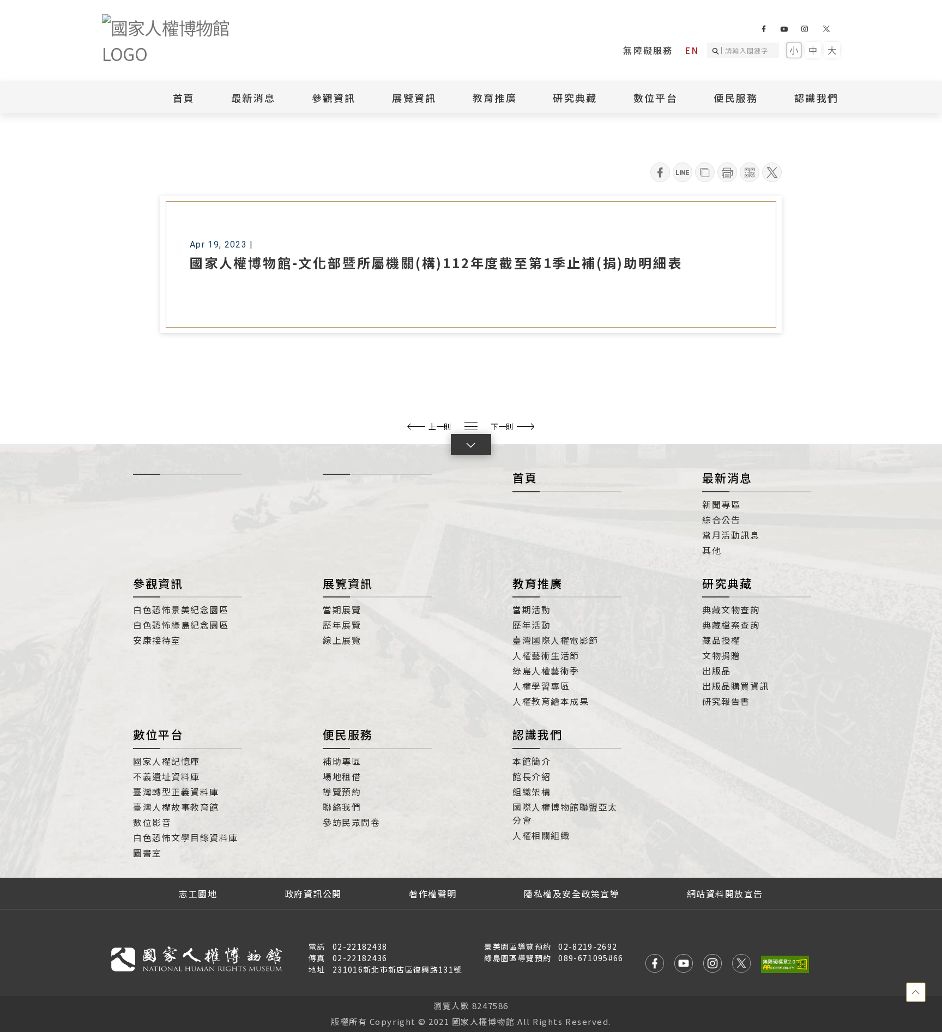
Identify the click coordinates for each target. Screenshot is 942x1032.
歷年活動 (531, 624)
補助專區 (342, 761)
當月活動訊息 (730, 534)
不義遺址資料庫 (166, 776)
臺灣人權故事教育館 (176, 806)
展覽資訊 (348, 583)
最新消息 (253, 97)
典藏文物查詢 (730, 609)
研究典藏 (727, 583)
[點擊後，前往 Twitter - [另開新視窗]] (741, 964)
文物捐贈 (721, 655)
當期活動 (531, 609)
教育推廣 (537, 583)
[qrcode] (749, 172)
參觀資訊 (158, 583)
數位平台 (158, 734)
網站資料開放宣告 (725, 893)
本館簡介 (531, 761)
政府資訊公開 (313, 893)
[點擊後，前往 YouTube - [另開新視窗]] (683, 964)
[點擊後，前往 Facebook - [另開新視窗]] (654, 964)
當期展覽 (342, 609)
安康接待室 (157, 640)
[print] (727, 172)
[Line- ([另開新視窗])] (682, 172)
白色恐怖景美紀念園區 (180, 609)
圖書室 (147, 852)
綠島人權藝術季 (545, 670)
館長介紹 (531, 776)
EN (692, 50)
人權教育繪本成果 (550, 701)
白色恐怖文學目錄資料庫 (185, 837)
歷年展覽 (342, 624)
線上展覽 (342, 640)
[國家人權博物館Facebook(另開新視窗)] (763, 29)
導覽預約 (342, 791)
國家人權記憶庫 (166, 761)
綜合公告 (721, 519)
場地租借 (342, 776)
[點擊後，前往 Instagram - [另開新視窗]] (712, 964)
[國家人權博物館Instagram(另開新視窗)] (804, 29)
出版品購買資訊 (735, 685)
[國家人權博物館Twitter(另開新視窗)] (826, 29)
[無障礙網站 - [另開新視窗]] (785, 964)
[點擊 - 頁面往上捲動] (916, 992)
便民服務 (348, 734)
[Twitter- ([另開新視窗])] (772, 172)
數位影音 (152, 822)
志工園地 (198, 893)
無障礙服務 (648, 50)
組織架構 (531, 791)
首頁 (184, 97)
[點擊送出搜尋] (717, 50)
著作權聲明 (433, 893)
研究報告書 (726, 701)
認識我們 (537, 734)
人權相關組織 (541, 835)
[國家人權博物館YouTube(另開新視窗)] (783, 29)
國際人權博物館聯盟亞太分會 (565, 813)
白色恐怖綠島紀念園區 (180, 624)
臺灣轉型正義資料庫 (176, 791)
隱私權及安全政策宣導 (571, 893)
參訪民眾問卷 (351, 822)
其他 (711, 550)
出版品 (716, 670)
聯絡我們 (342, 806)
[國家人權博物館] (183, 40)
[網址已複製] (705, 172)
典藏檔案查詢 (730, 624)
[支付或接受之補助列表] (471, 426)
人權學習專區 (541, 685)
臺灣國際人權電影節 (555, 640)
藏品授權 (721, 640)
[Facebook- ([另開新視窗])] (660, 172)
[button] (471, 444)
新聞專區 (721, 504)
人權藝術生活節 (545, 655)
